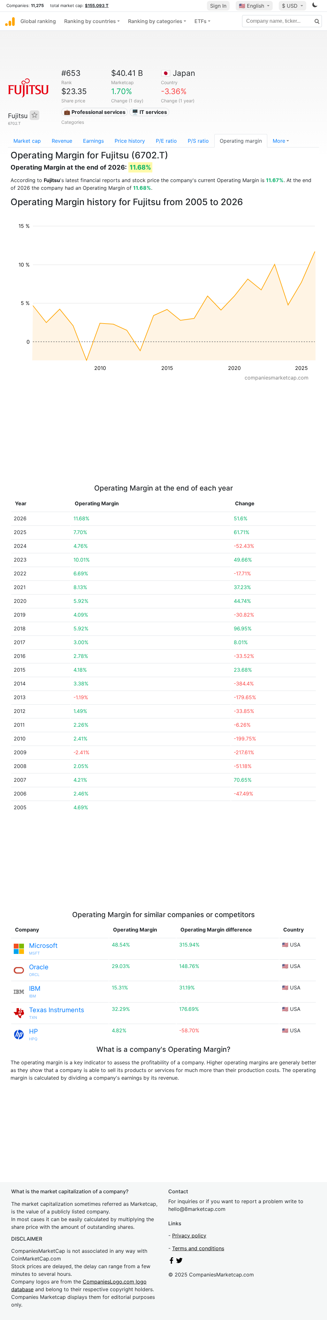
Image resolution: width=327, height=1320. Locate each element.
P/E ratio (166, 141)
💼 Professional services (94, 112)
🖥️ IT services (149, 112)
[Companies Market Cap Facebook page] (171, 1262)
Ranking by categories (155, 21)
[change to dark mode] (314, 6)
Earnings (93, 141)
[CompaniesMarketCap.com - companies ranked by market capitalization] (10, 21)
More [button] (279, 141)
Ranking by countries (90, 21)
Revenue (62, 141)
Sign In (218, 6)
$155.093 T (97, 5)
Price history (130, 141)
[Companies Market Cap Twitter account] (179, 1262)
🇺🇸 (251, 6)
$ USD (290, 6)
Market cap (27, 141)
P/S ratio (198, 141)
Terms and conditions (198, 1248)
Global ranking (38, 21)
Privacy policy (189, 1235)
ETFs (200, 21)
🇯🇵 (178, 73)
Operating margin (241, 141)
